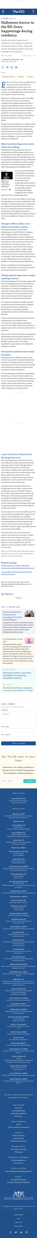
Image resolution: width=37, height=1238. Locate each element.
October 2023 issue (29, 56)
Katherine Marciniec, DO (13, 59)
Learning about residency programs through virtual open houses (16, 572)
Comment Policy (18, 1215)
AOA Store (18, 1116)
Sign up (30, 781)
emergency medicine (8, 77)
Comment (4, 710)
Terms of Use (18, 1222)
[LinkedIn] (11, 67)
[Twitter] (7, 67)
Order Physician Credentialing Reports (18, 1171)
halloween (21, 77)
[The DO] (18, 12)
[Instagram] (26, 1233)
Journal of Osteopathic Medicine (18, 1182)
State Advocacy (18, 1138)
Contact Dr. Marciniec (9, 62)
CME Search (18, 1152)
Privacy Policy (18, 1226)
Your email (6, 735)
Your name (5, 727)
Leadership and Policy (18, 1113)
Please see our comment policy (12, 707)
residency (30, 77)
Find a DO (18, 1108)
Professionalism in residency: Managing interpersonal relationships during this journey (17, 566)
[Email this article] (16, 67)
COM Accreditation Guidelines (18, 1127)
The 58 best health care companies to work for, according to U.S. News (18, 689)
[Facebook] (3, 67)
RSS (18, 1218)
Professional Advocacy (18, 1141)
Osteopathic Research (18, 1179)
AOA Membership (18, 1110)
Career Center (18, 1163)
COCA (18, 1124)
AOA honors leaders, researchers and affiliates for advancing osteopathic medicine (17, 675)
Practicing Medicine (18, 1160)
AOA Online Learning (18, 1149)
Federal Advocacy (18, 1135)
